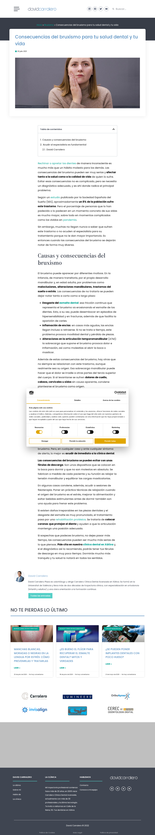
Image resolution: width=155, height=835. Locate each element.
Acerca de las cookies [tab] (111, 400)
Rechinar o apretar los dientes (57, 163)
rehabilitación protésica (71, 519)
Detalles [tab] (77, 400)
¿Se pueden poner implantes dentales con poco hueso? (122, 653)
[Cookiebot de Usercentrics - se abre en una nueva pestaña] (116, 392)
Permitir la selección (77, 441)
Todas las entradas (40, 595)
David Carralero (55, 149)
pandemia (69, 220)
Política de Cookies (47, 832)
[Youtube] (106, 9)
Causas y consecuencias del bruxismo (64, 139)
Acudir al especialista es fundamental (64, 144)
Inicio (39, 24)
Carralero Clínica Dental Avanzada (60, 795)
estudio (55, 197)
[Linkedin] (89, 9)
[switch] (65, 432)
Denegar (45, 441)
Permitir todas (110, 441)
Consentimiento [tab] (43, 400)
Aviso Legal (77, 832)
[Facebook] (95, 9)
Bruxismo (49, 24)
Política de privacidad (109, 832)
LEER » (17, 667)
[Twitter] (100, 9)
